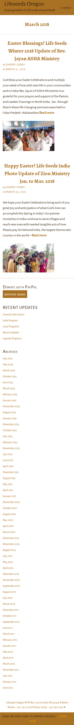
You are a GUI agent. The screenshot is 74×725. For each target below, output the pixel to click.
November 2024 (11, 406)
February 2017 (10, 639)
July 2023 (7, 436)
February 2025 (10, 394)
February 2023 (10, 442)
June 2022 (8, 460)
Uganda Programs (12, 338)
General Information (13, 314)
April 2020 (8, 526)
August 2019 (9, 550)
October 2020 (10, 508)
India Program (10, 320)
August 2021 (9, 478)
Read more (46, 112)
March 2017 (9, 633)
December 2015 (11, 669)
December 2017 (11, 610)
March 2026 (9, 370)
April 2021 (8, 490)
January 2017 (9, 645)
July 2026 (8, 358)
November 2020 (11, 502)
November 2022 (11, 448)
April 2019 (8, 568)
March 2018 (9, 604)
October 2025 (10, 376)
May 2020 (8, 520)
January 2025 (9, 400)
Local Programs (11, 326)
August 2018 (9, 592)
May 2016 (8, 651)
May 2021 (8, 484)
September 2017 (11, 622)
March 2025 (9, 388)
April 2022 (8, 466)
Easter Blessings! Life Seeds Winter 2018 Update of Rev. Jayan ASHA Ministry (37, 51)
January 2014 (9, 681)
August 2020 (9, 514)
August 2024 (9, 412)
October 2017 (10, 616)
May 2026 (8, 364)
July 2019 (7, 556)
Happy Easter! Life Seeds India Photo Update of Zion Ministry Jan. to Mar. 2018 (37, 173)
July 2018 (7, 598)
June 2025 (8, 382)
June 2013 (8, 687)
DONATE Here (14, 294)
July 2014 (7, 675)
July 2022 (7, 454)
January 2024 (10, 418)
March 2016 (9, 663)
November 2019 (11, 544)
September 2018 (11, 586)
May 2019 (8, 562)
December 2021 (11, 472)
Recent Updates (11, 332)
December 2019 (11, 538)
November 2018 (11, 580)
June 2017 (8, 627)
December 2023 (11, 424)
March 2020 (9, 532)
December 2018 (11, 574)
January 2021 (9, 496)
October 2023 (10, 430)
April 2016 (8, 657)
